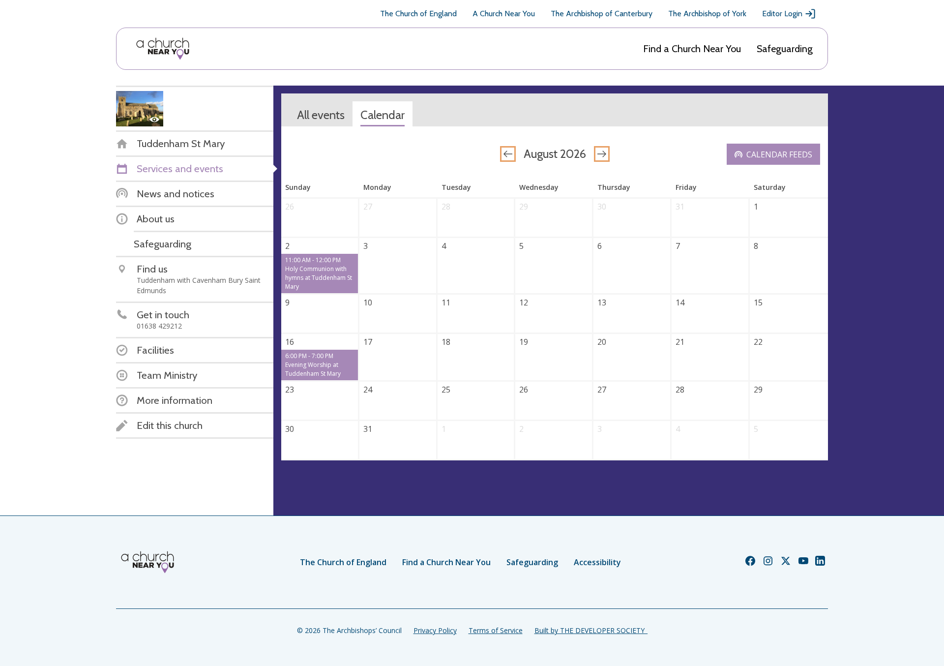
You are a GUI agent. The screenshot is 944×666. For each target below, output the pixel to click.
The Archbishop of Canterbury (601, 13)
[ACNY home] (162, 48)
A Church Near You (503, 13)
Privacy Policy (435, 630)
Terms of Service (496, 630)
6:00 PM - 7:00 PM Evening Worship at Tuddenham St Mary (313, 365)
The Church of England (418, 13)
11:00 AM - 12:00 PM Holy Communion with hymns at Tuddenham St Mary (318, 273)
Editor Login (782, 13)
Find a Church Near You (692, 49)
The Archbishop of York (707, 13)
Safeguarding (785, 49)
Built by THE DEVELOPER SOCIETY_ (591, 630)
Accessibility (597, 562)
